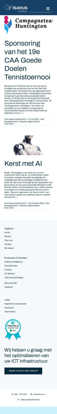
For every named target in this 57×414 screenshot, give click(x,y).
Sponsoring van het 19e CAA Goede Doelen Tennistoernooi (27, 60)
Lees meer (8, 124)
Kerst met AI (23, 163)
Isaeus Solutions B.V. (18, 119)
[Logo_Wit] (15, 5)
